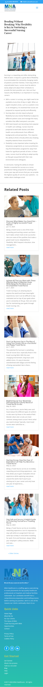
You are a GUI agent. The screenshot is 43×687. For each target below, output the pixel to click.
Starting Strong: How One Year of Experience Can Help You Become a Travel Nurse (20, 462)
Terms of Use (8, 636)
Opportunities (9, 626)
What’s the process (10, 663)
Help (6, 671)
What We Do (8, 616)
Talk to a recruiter (10, 666)
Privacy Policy (9, 634)
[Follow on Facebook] (6, 648)
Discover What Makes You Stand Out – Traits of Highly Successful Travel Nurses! (21, 223)
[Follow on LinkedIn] (17, 648)
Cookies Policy (9, 639)
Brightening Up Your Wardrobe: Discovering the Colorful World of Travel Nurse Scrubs (19, 402)
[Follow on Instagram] (12, 648)
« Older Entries (13, 553)
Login (6, 673)
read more (10, 247)
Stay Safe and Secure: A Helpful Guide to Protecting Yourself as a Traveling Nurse (21, 521)
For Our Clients (9, 619)
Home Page (8, 614)
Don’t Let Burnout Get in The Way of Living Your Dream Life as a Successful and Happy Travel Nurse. (21, 343)
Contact (7, 629)
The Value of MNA (10, 621)
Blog (5, 668)
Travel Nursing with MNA (13, 624)
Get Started (8, 661)
